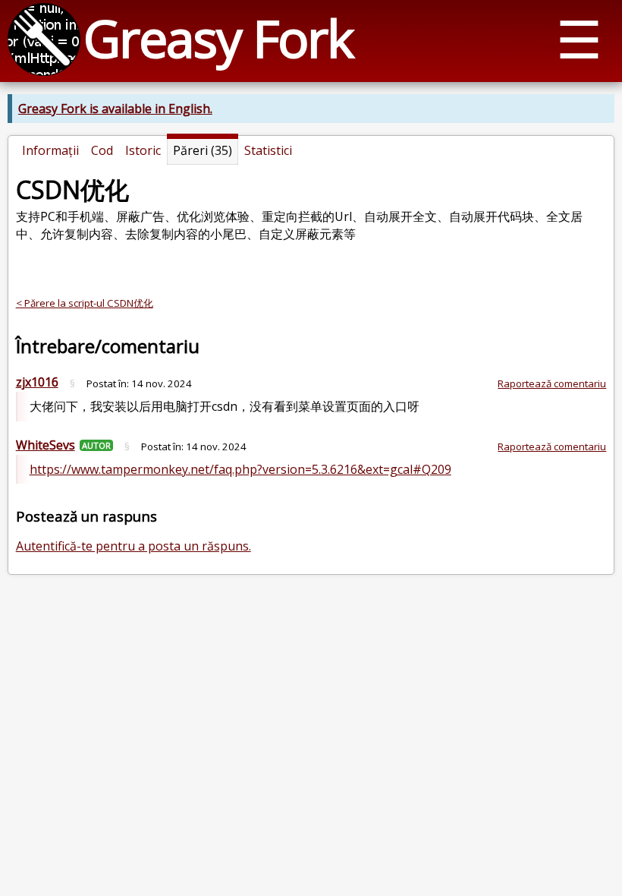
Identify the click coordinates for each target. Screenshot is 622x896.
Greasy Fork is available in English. (115, 108)
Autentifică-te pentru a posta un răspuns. (133, 546)
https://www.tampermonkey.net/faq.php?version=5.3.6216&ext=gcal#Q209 (240, 469)
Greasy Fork (218, 37)
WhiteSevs (45, 445)
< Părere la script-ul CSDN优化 (84, 303)
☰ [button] (579, 38)
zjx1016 (37, 382)
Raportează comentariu (552, 383)
